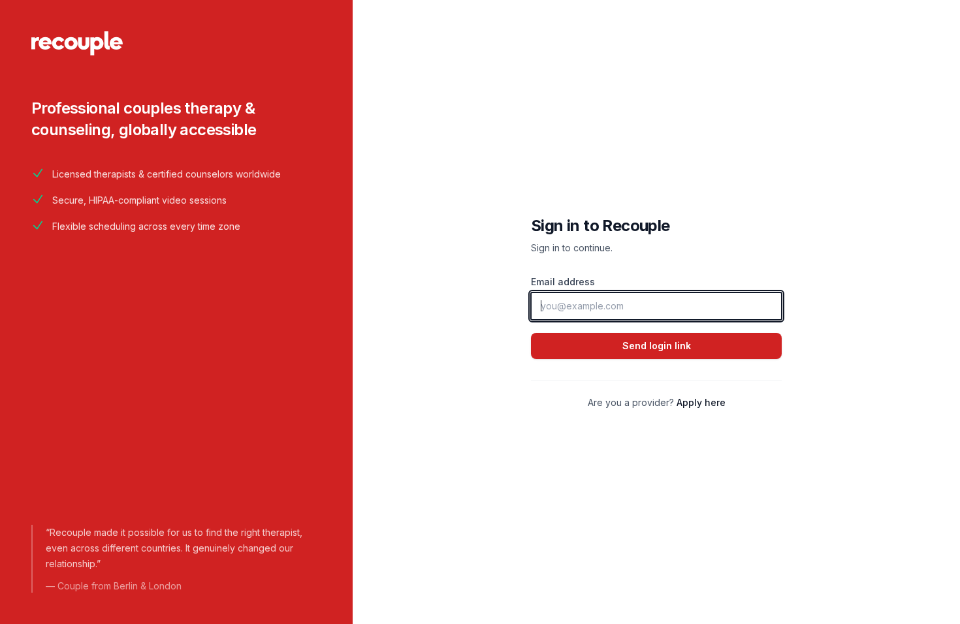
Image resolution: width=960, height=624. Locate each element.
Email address (563, 281)
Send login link (656, 345)
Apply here (701, 402)
